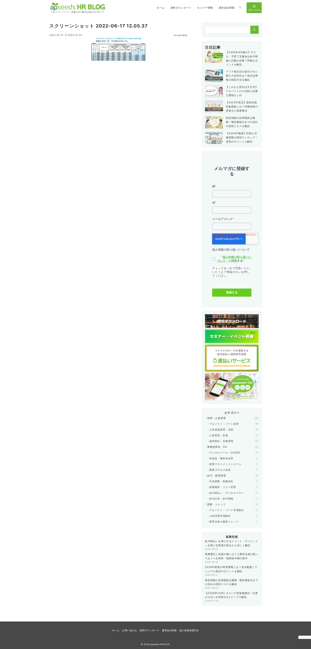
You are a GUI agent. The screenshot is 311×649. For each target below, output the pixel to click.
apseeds (181, 35)
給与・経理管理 (232, 475)
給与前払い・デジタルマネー (233, 492)
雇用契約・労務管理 (233, 441)
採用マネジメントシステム (233, 464)
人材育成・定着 (233, 435)
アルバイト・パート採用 (233, 423)
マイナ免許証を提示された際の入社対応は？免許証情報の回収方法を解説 (242, 75)
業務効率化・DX (232, 446)
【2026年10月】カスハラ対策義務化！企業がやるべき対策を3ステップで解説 (231, 595)
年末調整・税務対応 (233, 481)
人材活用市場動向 (233, 515)
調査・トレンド (232, 504)
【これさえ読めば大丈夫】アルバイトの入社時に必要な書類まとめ (242, 91)
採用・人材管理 (232, 418)
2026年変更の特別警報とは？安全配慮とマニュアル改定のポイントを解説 (231, 569)
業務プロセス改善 (233, 469)
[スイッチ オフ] (240, 7)
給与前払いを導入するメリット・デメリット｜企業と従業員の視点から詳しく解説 (231, 543)
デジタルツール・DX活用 (233, 452)
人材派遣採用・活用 (233, 429)
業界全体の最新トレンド (233, 521)
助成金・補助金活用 (233, 458)
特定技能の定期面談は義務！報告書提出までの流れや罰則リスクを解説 (242, 122)
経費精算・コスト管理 (233, 487)
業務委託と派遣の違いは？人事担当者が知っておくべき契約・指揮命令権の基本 (231, 556)
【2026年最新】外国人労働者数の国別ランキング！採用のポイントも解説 (242, 137)
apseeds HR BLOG (160, 644)
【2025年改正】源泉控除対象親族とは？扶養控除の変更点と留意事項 (242, 106)
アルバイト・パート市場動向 (233, 510)
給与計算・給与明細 (233, 498)
